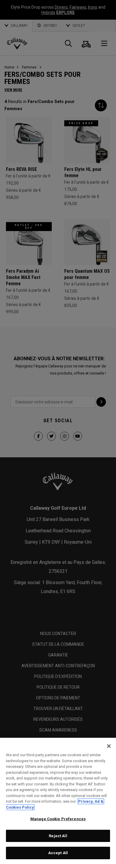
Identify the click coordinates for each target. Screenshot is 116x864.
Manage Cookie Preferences (58, 819)
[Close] (108, 746)
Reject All (58, 836)
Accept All (58, 853)
